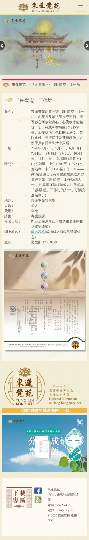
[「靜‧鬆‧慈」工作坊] (44, 299)
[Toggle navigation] (81, 7)
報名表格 (38, 232)
